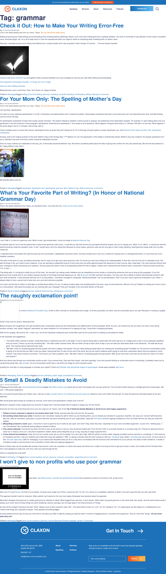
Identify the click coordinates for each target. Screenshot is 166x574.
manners (60, 457)
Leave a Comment (102, 94)
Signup (134, 558)
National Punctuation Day (37, 310)
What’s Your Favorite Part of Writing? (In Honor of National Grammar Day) (72, 195)
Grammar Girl (86, 275)
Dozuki (17, 492)
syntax (79, 520)
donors (45, 457)
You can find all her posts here (52, 32)
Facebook (115, 437)
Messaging (12, 94)
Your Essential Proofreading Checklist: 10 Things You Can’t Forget (25, 82)
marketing (54, 94)
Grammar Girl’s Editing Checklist (12, 86)
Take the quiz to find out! (102, 2)
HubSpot (3, 77)
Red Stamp (98, 418)
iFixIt (9, 492)
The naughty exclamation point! (39, 295)
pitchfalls (47, 375)
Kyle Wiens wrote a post (58, 387)
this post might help (14, 439)
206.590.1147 (26, 552)
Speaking (73, 9)
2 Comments (77, 375)
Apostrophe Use (38, 188)
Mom (66, 188)
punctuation (67, 375)
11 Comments (87, 520)
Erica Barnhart (14, 30)
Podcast (120, 9)
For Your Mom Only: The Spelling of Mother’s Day (61, 98)
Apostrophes (50, 188)
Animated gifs (136, 437)
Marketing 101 (13, 457)
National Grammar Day (81, 240)
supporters (79, 457)
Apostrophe (26, 188)
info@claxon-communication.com (33, 556)
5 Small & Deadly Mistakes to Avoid (43, 379)
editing (24, 94)
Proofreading (80, 94)
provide (25, 363)
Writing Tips (90, 94)
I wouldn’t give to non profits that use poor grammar (70, 394)
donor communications (33, 457)
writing (56, 291)
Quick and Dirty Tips (18, 77)
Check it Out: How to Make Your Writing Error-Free (62, 25)
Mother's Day (74, 188)
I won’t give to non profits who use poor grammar (61, 461)
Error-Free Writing (35, 94)
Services (85, 9)
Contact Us (141, 8)
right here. (119, 367)
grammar (46, 94)
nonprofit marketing (66, 94)
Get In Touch (120, 530)
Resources (107, 9)
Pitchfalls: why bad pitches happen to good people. (78, 367)
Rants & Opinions (14, 291)
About (96, 9)
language (72, 520)
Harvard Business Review (32, 387)
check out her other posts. (73, 206)
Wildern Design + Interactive (111, 571)
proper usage (57, 375)
